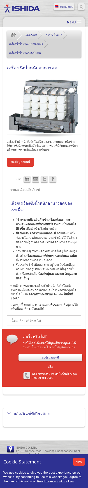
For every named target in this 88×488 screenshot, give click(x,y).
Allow (79, 462)
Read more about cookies (55, 481)
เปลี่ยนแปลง (66, 6)
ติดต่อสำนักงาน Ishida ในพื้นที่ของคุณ (54, 374)
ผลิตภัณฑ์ (31, 35)
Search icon (81, 6)
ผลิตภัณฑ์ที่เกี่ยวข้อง (32, 413)
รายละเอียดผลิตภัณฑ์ (25, 189)
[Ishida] (22, 8)
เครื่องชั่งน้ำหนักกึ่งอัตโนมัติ (25, 53)
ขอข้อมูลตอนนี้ (20, 162)
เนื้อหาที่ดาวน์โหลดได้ (25, 320)
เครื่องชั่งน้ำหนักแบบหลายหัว (26, 44)
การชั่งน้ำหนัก (54, 35)
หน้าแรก (13, 35)
